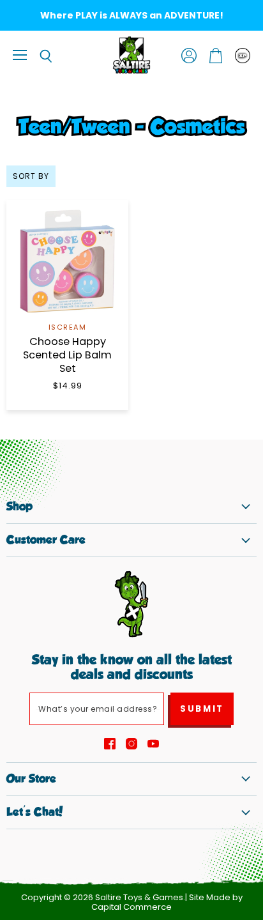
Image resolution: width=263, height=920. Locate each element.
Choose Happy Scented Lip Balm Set (67, 355)
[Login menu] (243, 56)
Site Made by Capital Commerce (167, 902)
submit (202, 709)
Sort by (31, 176)
